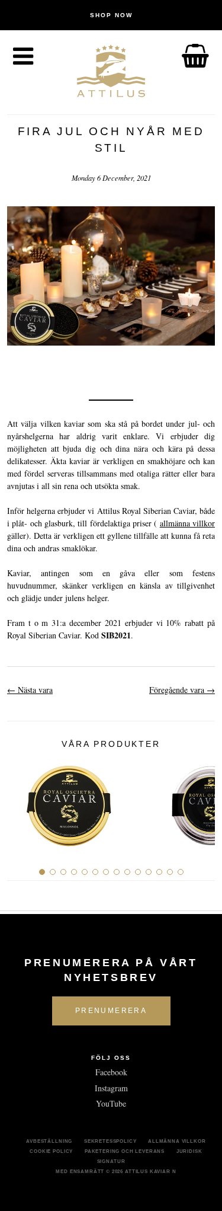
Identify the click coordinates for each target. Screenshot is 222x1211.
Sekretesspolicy (110, 1141)
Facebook (111, 1072)
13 (170, 872)
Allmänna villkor (176, 1141)
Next (201, 800)
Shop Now (111, 15)
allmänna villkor (187, 523)
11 (149, 872)
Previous (20, 800)
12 (159, 872)
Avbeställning (49, 1141)
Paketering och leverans (125, 1151)
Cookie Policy (51, 1151)
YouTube (111, 1103)
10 (138, 872)
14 (181, 872)
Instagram (111, 1088)
